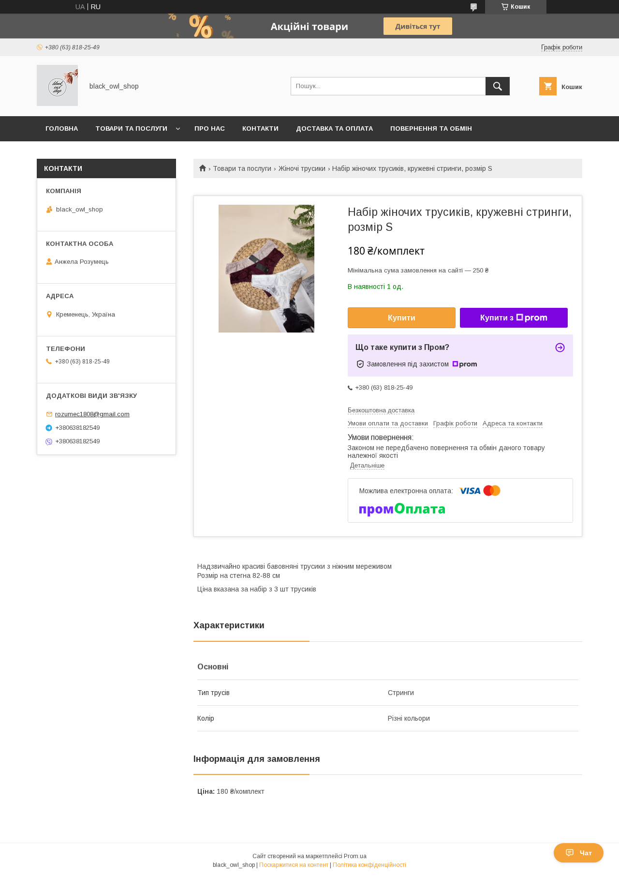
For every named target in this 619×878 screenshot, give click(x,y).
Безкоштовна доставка (381, 410)
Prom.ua (355, 856)
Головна (61, 128)
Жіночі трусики (302, 168)
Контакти (260, 128)
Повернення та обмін (431, 128)
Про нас (209, 128)
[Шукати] (498, 86)
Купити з (497, 318)
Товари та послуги (131, 128)
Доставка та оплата (334, 128)
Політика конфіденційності (369, 865)
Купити (401, 318)
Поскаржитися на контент (293, 865)
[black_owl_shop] (57, 103)
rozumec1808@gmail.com (92, 414)
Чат (586, 853)
